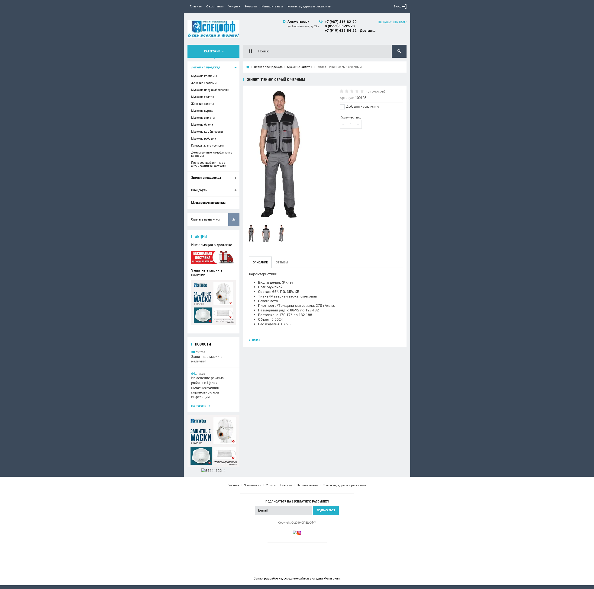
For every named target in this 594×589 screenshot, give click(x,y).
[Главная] (247, 67)
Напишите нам (272, 6)
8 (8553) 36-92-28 (340, 26)
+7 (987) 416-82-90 (341, 22)
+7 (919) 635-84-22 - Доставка (350, 31)
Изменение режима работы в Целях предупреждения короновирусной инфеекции (207, 387)
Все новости (199, 406)
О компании (215, 6)
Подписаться (326, 510)
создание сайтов (296, 578)
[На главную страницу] (213, 29)
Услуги (233, 6)
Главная (196, 6)
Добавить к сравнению (362, 106)
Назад (256, 340)
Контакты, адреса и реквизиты (309, 6)
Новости (251, 6)
